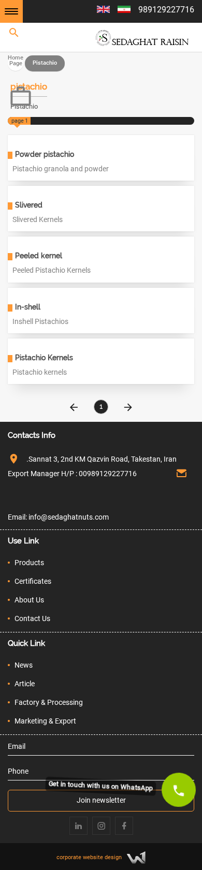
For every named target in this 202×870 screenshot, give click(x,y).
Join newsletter (101, 800)
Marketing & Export (45, 721)
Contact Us (32, 618)
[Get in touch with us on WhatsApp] (179, 790)
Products (29, 562)
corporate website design (89, 857)
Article (25, 684)
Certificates (33, 581)
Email (16, 746)
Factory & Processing (49, 702)
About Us (29, 600)
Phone (18, 771)
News (24, 665)
